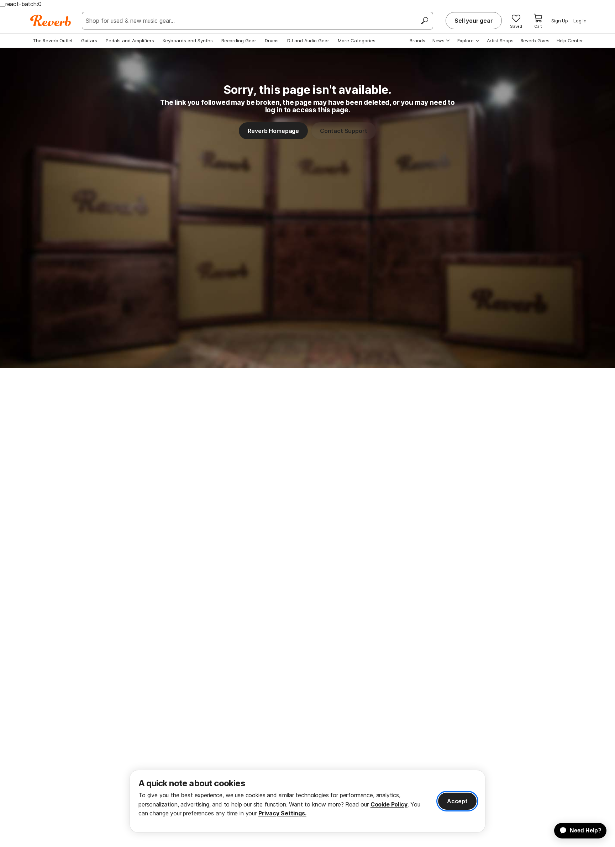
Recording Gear (238, 40)
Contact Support (343, 130)
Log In (580, 20)
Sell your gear (473, 20)
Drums (272, 40)
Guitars (89, 40)
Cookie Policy (389, 804)
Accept (457, 801)
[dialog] (307, 801)
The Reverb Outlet (53, 40)
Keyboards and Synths (188, 40)
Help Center (570, 40)
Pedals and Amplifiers (130, 40)
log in (274, 110)
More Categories (356, 40)
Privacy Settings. (282, 813)
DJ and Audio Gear (308, 40)
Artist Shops (500, 40)
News (438, 40)
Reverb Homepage (273, 130)
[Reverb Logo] (50, 21)
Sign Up (559, 20)
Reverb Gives (535, 40)
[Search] (424, 20)
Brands (417, 40)
